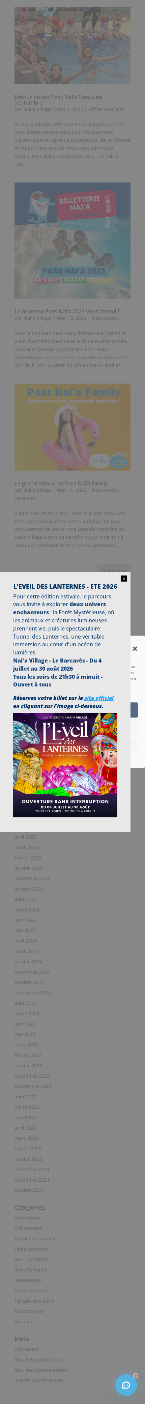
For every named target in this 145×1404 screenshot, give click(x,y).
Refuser (72, 728)
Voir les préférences (72, 746)
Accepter (72, 709)
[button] (135, 648)
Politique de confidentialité (69, 759)
